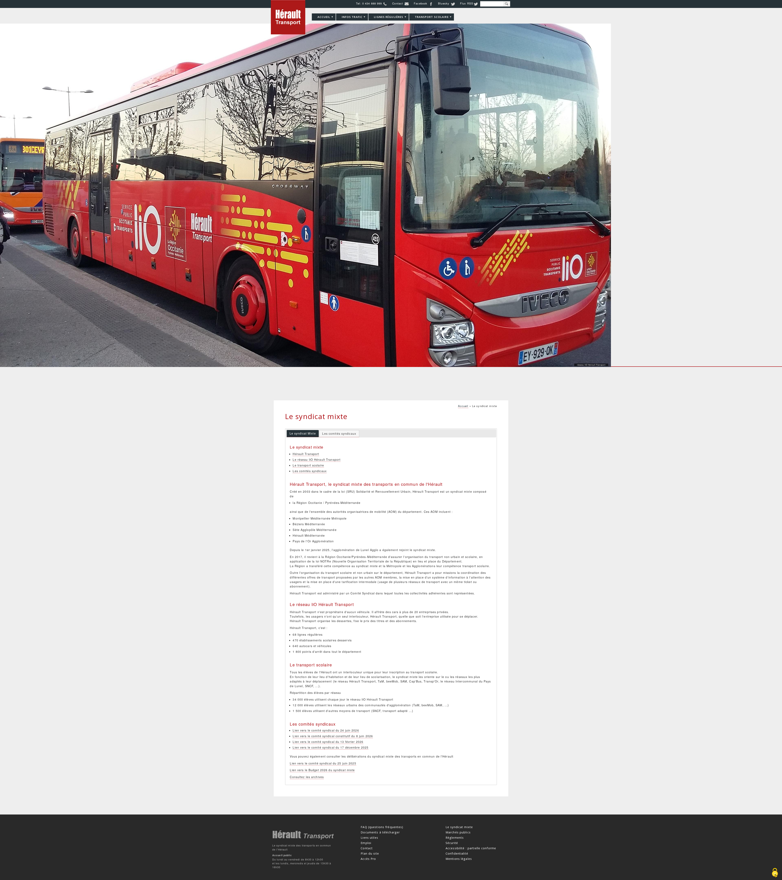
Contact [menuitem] (397, 3)
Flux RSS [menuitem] (466, 3)
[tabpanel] (391, 611)
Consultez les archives (307, 777)
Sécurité (452, 843)
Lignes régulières (385, 18)
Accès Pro (368, 859)
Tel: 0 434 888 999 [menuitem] (369, 3)
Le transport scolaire (308, 465)
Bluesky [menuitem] (443, 3)
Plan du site (370, 853)
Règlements (455, 838)
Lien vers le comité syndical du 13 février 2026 (328, 742)
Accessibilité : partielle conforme (471, 848)
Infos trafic (349, 18)
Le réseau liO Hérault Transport (316, 459)
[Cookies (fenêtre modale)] (775, 873)
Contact (367, 848)
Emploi (366, 843)
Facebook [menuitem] (420, 3)
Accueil (321, 18)
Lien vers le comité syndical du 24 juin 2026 (326, 730)
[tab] (303, 433)
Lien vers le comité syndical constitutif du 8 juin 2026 (333, 736)
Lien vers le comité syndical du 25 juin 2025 (323, 763)
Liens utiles (369, 838)
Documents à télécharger (380, 832)
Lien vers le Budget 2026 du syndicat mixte (322, 770)
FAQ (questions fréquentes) (382, 827)
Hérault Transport (306, 454)
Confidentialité (457, 853)
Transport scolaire (429, 18)
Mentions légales (459, 859)
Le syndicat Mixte (303, 433)
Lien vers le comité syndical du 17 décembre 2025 (330, 747)
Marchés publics (458, 832)
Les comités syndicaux (339, 433)
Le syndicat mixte (459, 827)
